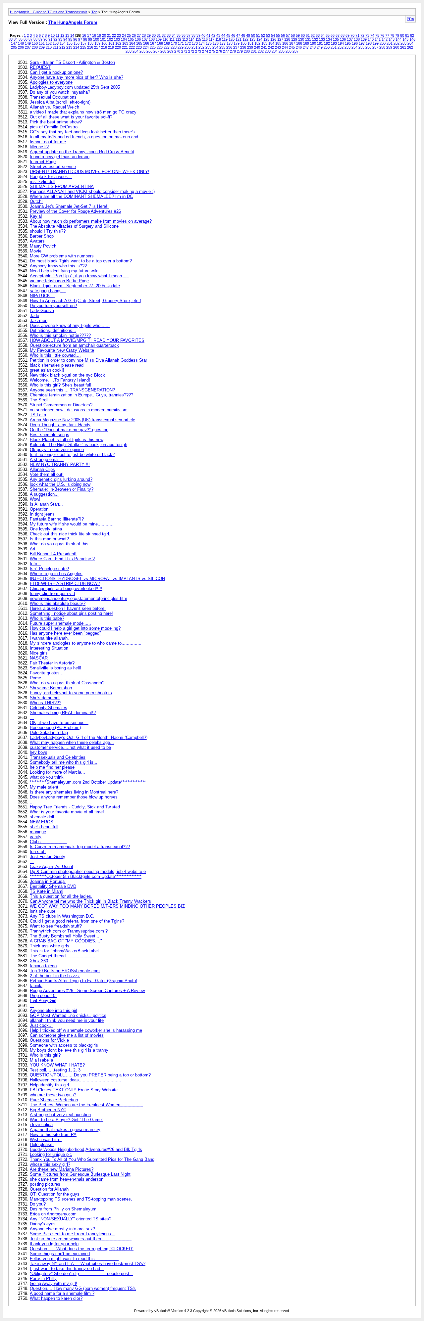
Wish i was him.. (46, 1139)
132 (315, 39)
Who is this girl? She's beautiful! (60, 385)
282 (261, 51)
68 (342, 35)
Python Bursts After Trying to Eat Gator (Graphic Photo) (83, 980)
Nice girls (39, 653)
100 (96, 39)
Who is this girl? (45, 1055)
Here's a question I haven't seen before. (68, 608)
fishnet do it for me (48, 141)
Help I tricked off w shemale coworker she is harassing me (86, 1030)
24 (124, 35)
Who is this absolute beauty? (57, 603)
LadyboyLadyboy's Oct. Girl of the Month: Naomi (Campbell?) (88, 737)
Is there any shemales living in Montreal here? (74, 792)
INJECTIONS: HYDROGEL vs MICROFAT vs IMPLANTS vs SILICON (97, 578)
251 (334, 47)
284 (275, 51)
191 (320, 43)
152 (49, 43)
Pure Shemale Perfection (54, 1099)
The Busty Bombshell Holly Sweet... (64, 936)
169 (167, 43)
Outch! (36, 201)
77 (387, 35)
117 (211, 39)
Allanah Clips (42, 469)
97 (80, 39)
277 (226, 51)
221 (125, 47)
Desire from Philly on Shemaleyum (63, 1209)
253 (347, 47)
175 (209, 43)
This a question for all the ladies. (61, 896)
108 (152, 39)
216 (90, 47)
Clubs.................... (48, 841)
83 (11, 39)
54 (273, 35)
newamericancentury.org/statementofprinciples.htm (78, 598)
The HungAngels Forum (72, 22)
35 (179, 35)
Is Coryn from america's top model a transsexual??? (80, 846)
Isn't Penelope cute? (49, 568)
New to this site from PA (53, 1134)
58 (293, 35)
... (32, 717)
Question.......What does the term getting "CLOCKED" (81, 1248)
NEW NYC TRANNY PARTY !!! (60, 464)
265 (142, 51)
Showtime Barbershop (51, 687)
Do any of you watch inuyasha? (60, 92)
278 (233, 51)
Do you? (38, 1204)
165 (139, 43)
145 (405, 39)
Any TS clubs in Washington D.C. (62, 916)
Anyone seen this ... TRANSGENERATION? (72, 389)
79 (397, 35)
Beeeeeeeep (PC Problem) (55, 727)
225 (153, 47)
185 (278, 43)
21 (109, 35)
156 (77, 43)
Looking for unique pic (51, 1154)
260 (396, 47)
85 (21, 39)
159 (97, 43)
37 (188, 35)
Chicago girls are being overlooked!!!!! (66, 588)
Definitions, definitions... (53, 330)
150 (35, 43)
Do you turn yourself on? (53, 305)
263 (129, 51)
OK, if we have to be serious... (59, 722)
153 (56, 43)
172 (188, 43)
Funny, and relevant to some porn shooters (71, 692)
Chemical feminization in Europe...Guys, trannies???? (81, 394)
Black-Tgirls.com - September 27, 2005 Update (75, 285)
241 (264, 47)
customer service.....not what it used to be (70, 747)
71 (357, 35)
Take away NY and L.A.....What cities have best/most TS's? (87, 1263)
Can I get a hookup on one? (56, 72)
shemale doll (42, 816)
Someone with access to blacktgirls (64, 1045)
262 (410, 47)
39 (198, 35)
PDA (410, 19)
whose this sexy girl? (50, 1164)
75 (377, 35)
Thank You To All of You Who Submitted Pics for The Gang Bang (92, 1159)
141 (378, 39)
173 (195, 43)
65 (328, 35)
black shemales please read (56, 365)
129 (294, 39)
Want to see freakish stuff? (56, 926)
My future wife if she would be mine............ (72, 524)
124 (259, 39)
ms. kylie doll (42, 181)
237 (236, 47)
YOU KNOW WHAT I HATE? (57, 1065)
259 (389, 47)
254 (354, 47)
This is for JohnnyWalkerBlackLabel (64, 950)
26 (134, 35)
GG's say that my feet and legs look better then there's (82, 131)
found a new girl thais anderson (59, 156)
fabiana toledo (43, 965)
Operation (39, 509)
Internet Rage (43, 161)
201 (390, 43)
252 (341, 47)
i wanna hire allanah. (49, 638)
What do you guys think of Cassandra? (67, 682)
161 (111, 43)
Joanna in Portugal (48, 881)
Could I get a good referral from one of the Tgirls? (77, 921)
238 (243, 47)
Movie (35, 251)
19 (99, 35)
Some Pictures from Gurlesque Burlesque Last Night (80, 1174)
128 (287, 39)
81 (407, 35)
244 (285, 47)
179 (236, 43)
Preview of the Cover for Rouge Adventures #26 (75, 211)
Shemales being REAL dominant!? (63, 712)
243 (278, 47)
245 (292, 47)
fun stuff (38, 851)
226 (160, 47)
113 (185, 39)
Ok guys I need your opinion (57, 449)
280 (247, 51)
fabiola (36, 985)
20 (104, 35)
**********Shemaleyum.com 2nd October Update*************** (88, 782)
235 (222, 47)
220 (118, 47)
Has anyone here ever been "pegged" (65, 633)
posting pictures (45, 1184)
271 (184, 51)
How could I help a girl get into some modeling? (75, 628)
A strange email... (47, 459)
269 (170, 51)
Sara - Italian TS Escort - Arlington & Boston (72, 62)
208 (35, 47)
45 (228, 35)
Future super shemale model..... (60, 623)
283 (268, 51)
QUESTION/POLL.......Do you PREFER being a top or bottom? (90, 1074)
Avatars (37, 241)
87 (30, 39)
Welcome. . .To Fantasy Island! (60, 380)
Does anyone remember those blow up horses (74, 797)
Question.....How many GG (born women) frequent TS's (83, 1288)
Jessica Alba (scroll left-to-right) (60, 102)
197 (362, 43)
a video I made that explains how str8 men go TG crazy (83, 112)
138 (357, 39)
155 (70, 43)
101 (103, 39)
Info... (35, 563)
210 (49, 47)
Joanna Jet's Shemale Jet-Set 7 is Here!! (69, 206)
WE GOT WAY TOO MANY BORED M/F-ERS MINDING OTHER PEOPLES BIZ (107, 906)
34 (174, 35)
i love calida (41, 1124)
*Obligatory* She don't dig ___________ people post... (81, 1273)
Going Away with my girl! (53, 1283)
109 (159, 39)
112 (178, 39)
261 (403, 47)
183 (264, 43)
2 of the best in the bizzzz (55, 975)
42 (213, 35)
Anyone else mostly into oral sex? (62, 1228)
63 (318, 35)
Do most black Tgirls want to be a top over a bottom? (81, 260)
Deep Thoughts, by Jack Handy (60, 424)
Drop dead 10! (43, 995)
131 (308, 39)
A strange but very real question (60, 1114)
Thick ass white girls (49, 945)
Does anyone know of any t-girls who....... (70, 325)
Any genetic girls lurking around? (61, 479)
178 (230, 43)
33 (169, 35)
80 (402, 35)
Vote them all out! (47, 474)
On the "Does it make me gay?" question (69, 429)
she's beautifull (44, 826)
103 (117, 39)
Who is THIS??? (45, 702)
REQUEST (40, 67)
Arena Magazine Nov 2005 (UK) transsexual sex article (82, 419)
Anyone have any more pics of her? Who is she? (76, 77)
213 (69, 47)
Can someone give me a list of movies (67, 1035)
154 (63, 43)
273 (198, 51)
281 (254, 51)
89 (40, 39)
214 (76, 47)
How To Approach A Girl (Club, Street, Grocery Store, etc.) (85, 300)
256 (368, 47)
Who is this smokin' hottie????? (60, 335)
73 (367, 35)
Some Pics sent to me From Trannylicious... (72, 1233)
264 (135, 51)
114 (191, 39)
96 (75, 39)
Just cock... (41, 1025)
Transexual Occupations (53, 97)
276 (219, 51)
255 (361, 47)
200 (383, 43)
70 (352, 35)
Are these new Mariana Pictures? (61, 1169)
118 (218, 39)
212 (62, 47)
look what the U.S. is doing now (60, 484)
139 (364, 39)
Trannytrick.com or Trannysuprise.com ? (69, 931)
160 (104, 43)
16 (84, 35)
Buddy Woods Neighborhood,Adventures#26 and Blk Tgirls (86, 1149)
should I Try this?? (48, 231)
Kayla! (36, 216)
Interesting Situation (49, 648)
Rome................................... (58, 677)
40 (203, 35)
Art (32, 548)
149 (28, 43)
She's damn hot (45, 697)
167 (153, 43)
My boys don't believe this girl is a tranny (69, 1050)
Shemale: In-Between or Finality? (61, 489)
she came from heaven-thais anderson (66, 1179)
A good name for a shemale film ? (62, 1293)
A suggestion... (44, 494)
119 (225, 39)
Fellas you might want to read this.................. (74, 1258)
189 (306, 43)
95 (70, 39)
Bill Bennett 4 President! (53, 553)
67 (338, 35)
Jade (34, 315)
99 (90, 39)
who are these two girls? (53, 1094)
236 (229, 47)
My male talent (44, 787)
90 (45, 39)
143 (392, 39)
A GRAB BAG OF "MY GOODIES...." (66, 940)
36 (184, 35)
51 (258, 35)
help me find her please (52, 767)
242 (271, 47)
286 (289, 51)
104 (124, 39)
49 (248, 35)
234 (215, 47)
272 (191, 51)
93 (60, 39)
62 (313, 35)
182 (257, 43)
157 (83, 43)
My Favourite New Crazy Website (62, 350)
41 (208, 35)
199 (376, 43)
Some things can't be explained (60, 1253)
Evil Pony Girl (43, 1000)
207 (28, 47)
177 (223, 43)
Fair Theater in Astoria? (52, 662)
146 (412, 39)
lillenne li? (39, 146)
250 (327, 47)
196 (355, 43)
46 (233, 35)
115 (198, 39)
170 (174, 43)
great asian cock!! (47, 370)
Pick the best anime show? (56, 121)
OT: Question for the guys (55, 1194)
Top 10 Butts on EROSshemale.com (65, 970)
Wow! (35, 499)
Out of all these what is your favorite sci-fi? (71, 116)
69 (347, 35)
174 (202, 43)
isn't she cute (42, 911)
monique (38, 831)
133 (322, 39)
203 (403, 43)
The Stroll (39, 399)
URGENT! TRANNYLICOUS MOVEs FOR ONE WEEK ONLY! (89, 171)
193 (334, 43)
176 (216, 43)
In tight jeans (42, 514)
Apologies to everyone (51, 82)
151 (42, 43)
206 (21, 47)
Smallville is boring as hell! (55, 667)
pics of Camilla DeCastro (54, 126)
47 (238, 35)
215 (83, 47)
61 (308, 35)
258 (382, 47)
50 (253, 35)
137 (350, 39)
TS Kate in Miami (46, 891)
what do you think (47, 777)
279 (240, 51)
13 (67, 35)
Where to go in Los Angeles (56, 573)
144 (398, 39)
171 (181, 43)
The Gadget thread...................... (62, 955)
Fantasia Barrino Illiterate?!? (57, 519)
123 (252, 39)
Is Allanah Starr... (46, 504)
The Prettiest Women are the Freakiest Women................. (86, 1104)
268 (163, 51)
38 (193, 35)
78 (392, 35)
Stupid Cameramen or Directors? (61, 404)
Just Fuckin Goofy (47, 856)
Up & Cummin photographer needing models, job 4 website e (88, 871)
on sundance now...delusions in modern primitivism (79, 409)
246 (299, 47)
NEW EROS (41, 821)
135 (336, 39)
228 (174, 47)
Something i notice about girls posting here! (71, 613)
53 (268, 35)
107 (145, 39)
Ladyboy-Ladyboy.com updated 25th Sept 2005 (75, 87)
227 (167, 47)
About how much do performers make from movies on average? (91, 221)
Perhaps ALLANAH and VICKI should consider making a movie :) (92, 191)
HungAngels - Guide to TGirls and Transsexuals (48, 12)
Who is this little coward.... (55, 355)
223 (139, 47)
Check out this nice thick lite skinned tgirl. (70, 533)
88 (35, 39)
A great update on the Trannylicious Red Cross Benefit (82, 151)
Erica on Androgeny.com (53, 1213)
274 (205, 51)
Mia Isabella (41, 1060)
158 (90, 43)
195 (348, 43)
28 (144, 35)
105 (131, 39)
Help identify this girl (49, 1084)
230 (187, 47)
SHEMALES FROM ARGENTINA (62, 186)
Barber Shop (42, 236)
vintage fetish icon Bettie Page (59, 280)
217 (97, 47)
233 (208, 47)
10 (53, 35)
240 (257, 47)
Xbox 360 (39, 960)
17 (89, 35)
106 (138, 39)
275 (212, 51)
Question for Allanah (49, 1189)
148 (21, 43)
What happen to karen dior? (56, 1298)
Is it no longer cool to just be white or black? (72, 454)
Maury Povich (43, 246)
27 (139, 35)
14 (72, 35)
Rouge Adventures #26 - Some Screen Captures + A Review (87, 990)
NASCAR (39, 658)
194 (341, 43)
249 (320, 47)
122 (245, 39)
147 (14, 43)
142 (385, 39)
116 (205, 39)
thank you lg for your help (54, 1243)
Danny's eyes (43, 1223)
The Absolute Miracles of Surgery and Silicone (74, 226)
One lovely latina (46, 528)
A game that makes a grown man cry (65, 1129)
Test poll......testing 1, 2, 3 (55, 1070)
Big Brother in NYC (48, 1109)
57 (288, 35)
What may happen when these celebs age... (72, 742)
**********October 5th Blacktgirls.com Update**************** (85, 876)
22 (114, 35)
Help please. (42, 1144)
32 (164, 35)
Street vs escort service (53, 166)
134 (329, 39)
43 (218, 35)
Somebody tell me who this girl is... (63, 762)
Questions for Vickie (49, 1040)
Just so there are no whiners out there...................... (81, 1238)
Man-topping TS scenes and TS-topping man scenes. (81, 1199)
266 (149, 51)
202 (396, 43)
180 (243, 43)
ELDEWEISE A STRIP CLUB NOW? (65, 583)
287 (295, 51)
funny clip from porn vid (52, 593)
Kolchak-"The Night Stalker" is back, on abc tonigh (78, 444)
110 (165, 39)
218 (104, 47)
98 (85, 39)
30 (154, 35)
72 (362, 35)
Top (94, 12)
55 (278, 35)
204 (410, 43)
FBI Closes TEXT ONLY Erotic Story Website (74, 1089)
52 (263, 35)
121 (238, 39)
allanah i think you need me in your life (67, 1020)
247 (306, 47)
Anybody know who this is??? (58, 265)
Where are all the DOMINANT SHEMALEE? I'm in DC (81, 196)
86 (25, 39)
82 (412, 35)
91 (50, 39)
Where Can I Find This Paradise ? (62, 558)
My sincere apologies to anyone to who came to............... (85, 643)
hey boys (38, 752)
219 (111, 47)
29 (149, 35)
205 (14, 47)
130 (301, 39)
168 (160, 43)
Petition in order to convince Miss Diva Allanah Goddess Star (88, 360)
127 (280, 39)
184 (271, 43)
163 (125, 43)
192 (327, 43)
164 (132, 43)
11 (57, 35)
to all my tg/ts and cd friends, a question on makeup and (84, 136)
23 (119, 35)
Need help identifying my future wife (64, 270)
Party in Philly (43, 1278)
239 (250, 47)
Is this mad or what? (49, 538)
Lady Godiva (42, 310)
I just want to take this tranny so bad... (67, 1268)
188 (299, 43)
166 (146, 43)
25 (129, 35)
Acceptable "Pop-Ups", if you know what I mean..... (79, 275)
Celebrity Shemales (48, 707)
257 (375, 47)
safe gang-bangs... (48, 290)
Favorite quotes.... (47, 672)
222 (132, 47)
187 (292, 43)
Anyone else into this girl (53, 1010)
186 (285, 43)
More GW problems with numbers (62, 255)
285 (282, 51)
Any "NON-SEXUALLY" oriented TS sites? (70, 1218)
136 (343, 39)
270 (177, 51)
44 (223, 35)
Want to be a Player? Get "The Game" (66, 1119)
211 (55, 47)
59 (298, 35)
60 (303, 35)
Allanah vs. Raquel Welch (54, 107)
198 (369, 43)
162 (118, 43)
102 (110, 39)
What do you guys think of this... (61, 543)
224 (146, 47)
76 (382, 35)
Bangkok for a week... (51, 176)
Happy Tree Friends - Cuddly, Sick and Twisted (75, 806)
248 (313, 47)
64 (323, 35)
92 (55, 39)
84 (16, 39)
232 (201, 47)
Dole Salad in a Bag (49, 732)
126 (273, 39)
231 (194, 47)
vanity (35, 836)
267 (156, 51)
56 (283, 35)
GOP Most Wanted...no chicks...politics (68, 1015)
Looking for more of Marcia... (57, 772)
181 (250, 43)
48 (243, 35)
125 (266, 39)
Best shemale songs (49, 434)
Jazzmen (38, 320)
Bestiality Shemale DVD (53, 886)
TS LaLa (38, 414)
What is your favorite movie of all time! (67, 811)
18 (94, 35)
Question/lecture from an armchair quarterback (74, 345)
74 (372, 35)
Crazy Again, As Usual (51, 866)
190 (313, 43)
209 (42, 47)
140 (371, 39)
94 (65, 39)
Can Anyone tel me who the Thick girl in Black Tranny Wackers (90, 901)
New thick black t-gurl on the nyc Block (67, 375)
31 (159, 35)
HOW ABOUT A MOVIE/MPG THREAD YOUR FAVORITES (87, 340)
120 (232, 39)
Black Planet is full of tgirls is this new (66, 439)
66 (333, 35)
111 (172, 39)
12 (62, 35)
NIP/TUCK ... (42, 295)
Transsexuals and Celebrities (57, 757)
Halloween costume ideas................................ (75, 1079)
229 (181, 47)
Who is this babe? (47, 618)
